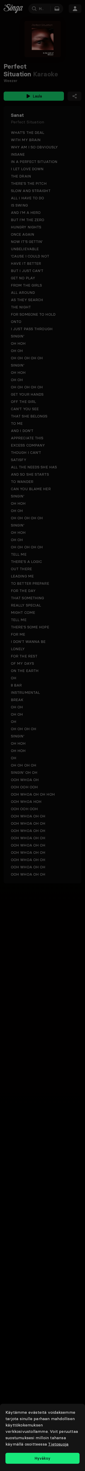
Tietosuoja (58, 1444)
